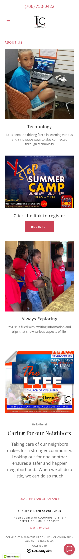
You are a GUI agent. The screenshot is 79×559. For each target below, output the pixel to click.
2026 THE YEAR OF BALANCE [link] (40, 499)
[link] (39, 21)
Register (39, 227)
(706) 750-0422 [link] (39, 6)
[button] (10, 22)
